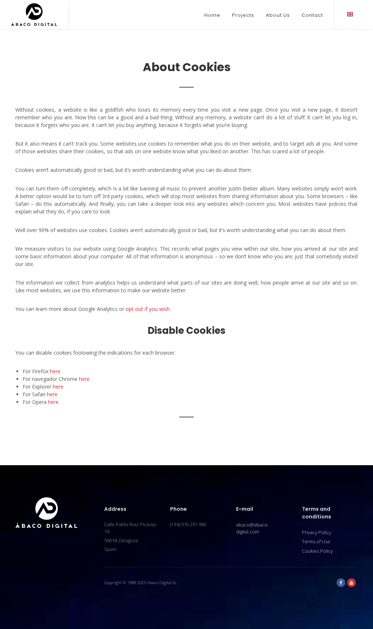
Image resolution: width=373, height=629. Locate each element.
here (55, 371)
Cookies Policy (317, 551)
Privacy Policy (316, 532)
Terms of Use (316, 541)
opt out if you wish (148, 308)
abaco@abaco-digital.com (252, 528)
